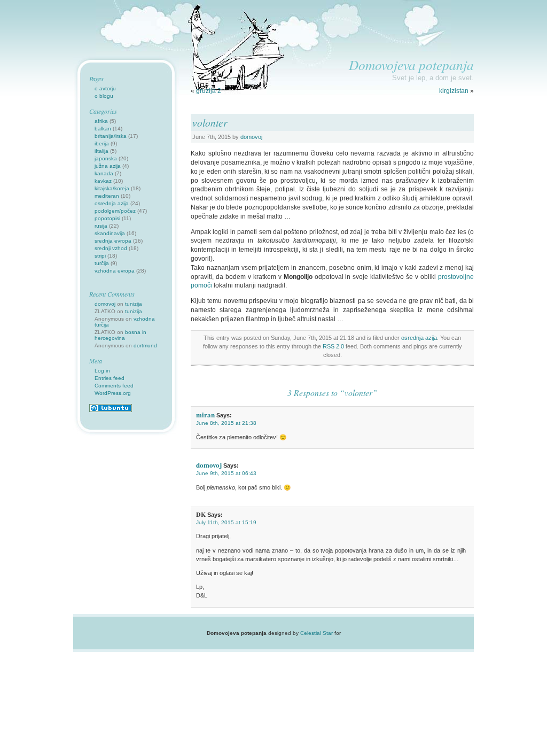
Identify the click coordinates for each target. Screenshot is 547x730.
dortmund (145, 345)
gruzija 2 (208, 91)
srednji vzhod (111, 248)
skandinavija (110, 233)
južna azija (108, 166)
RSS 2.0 (333, 346)
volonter (209, 122)
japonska (106, 158)
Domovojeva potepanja (411, 65)
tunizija (133, 304)
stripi (100, 256)
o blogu (104, 96)
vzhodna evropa (115, 271)
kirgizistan (453, 91)
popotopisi (107, 218)
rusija (101, 226)
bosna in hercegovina (120, 335)
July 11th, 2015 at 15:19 (226, 522)
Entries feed (109, 378)
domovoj (251, 137)
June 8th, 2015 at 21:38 (226, 423)
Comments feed (114, 386)
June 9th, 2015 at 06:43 (226, 473)
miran (205, 414)
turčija (102, 263)
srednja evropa (113, 241)
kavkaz (103, 181)
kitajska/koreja (112, 188)
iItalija (101, 151)
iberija (102, 143)
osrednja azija (419, 338)
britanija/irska (111, 136)
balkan (103, 128)
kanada (104, 173)
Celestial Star (316, 633)
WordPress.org (113, 393)
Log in (102, 371)
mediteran (107, 196)
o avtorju (105, 88)
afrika (101, 121)
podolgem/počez (115, 211)
